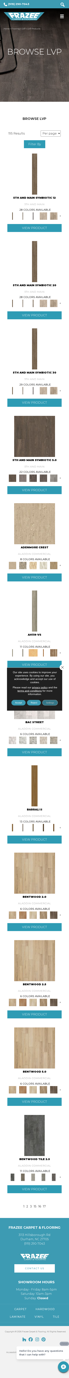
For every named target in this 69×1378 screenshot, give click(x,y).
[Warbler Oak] (43, 565)
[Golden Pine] (33, 652)
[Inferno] (34, 1135)
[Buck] (22, 827)
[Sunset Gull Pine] (33, 565)
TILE (56, 1316)
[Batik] (34, 173)
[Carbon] (43, 477)
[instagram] (37, 1339)
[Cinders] (53, 477)
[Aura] (53, 1176)
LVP (23, 28)
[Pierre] (34, 872)
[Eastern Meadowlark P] (53, 565)
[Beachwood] (22, 215)
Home (7, 28)
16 (39, 1206)
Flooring (16, 28)
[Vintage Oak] (53, 652)
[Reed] (43, 827)
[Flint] (43, 1176)
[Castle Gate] (53, 739)
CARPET (20, 1309)
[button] (34, 1268)
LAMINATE (18, 1316)
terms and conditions (29, 690)
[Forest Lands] (34, 785)
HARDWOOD (45, 1309)
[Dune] (33, 1176)
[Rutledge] (53, 914)
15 (35, 1206)
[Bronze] (22, 1176)
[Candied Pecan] (43, 652)
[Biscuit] (33, 827)
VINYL (39, 1316)
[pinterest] (43, 1339)
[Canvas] (43, 215)
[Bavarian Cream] (43, 739)
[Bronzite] (33, 215)
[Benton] (22, 914)
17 (44, 1206)
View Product (34, 228)
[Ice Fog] (12, 739)
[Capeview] (53, 215)
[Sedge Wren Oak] (22, 565)
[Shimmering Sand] (34, 610)
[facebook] (30, 1339)
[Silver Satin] (22, 739)
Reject (34, 702)
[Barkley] (33, 914)
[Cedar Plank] (53, 827)
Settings (50, 702)
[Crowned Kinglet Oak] (34, 523)
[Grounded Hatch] (22, 652)
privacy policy (40, 687)
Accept (18, 702)
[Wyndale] (43, 914)
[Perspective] (33, 739)
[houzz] (24, 1339)
